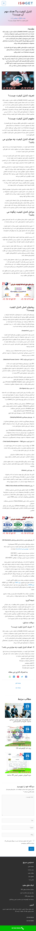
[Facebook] (26, 677)
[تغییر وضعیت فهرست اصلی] (4, 3)
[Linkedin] (14, 677)
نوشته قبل (18, 683)
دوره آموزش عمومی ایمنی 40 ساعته (19, 775)
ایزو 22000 (31, 585)
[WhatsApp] (10, 677)
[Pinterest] (18, 677)
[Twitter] (22, 677)
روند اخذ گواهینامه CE (23, 748)
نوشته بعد (18, 688)
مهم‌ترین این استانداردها (22, 549)
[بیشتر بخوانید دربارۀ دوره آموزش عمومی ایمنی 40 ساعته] (18, 763)
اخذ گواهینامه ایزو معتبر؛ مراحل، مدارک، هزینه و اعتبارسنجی (20, 720)
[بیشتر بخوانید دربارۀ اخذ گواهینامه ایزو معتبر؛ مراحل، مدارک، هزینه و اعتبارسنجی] (18, 710)
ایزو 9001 (17, 583)
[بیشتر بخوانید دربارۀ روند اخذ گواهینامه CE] (18, 736)
